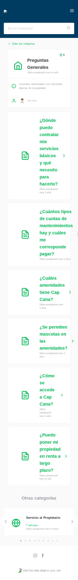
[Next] (72, 521)
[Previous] (5, 521)
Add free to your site (42, 570)
